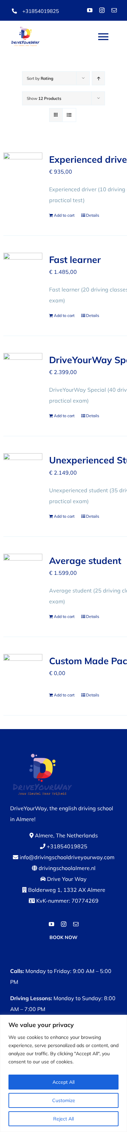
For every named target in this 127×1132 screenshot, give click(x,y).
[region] (63, 1073)
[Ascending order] (98, 78)
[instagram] (102, 10)
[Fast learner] (22, 266)
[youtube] (89, 10)
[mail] (114, 10)
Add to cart (64, 215)
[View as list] (69, 115)
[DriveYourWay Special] (22, 367)
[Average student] (22, 567)
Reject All (63, 1119)
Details (92, 215)
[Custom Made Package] (22, 668)
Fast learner (75, 259)
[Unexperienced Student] (22, 467)
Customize (63, 1100)
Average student (85, 560)
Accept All (63, 1082)
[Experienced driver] (22, 166)
